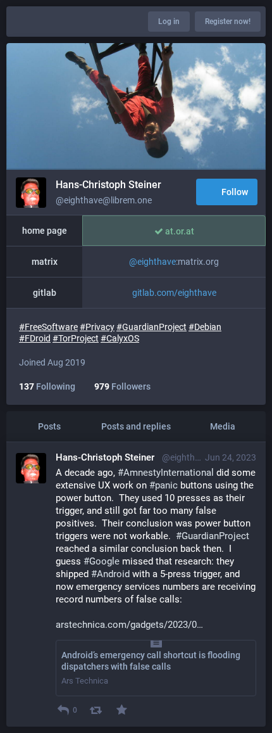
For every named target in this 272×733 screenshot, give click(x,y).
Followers (122, 386)
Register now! (227, 21)
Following (47, 386)
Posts (49, 426)
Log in (169, 21)
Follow (234, 192)
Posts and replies (136, 426)
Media (222, 426)
